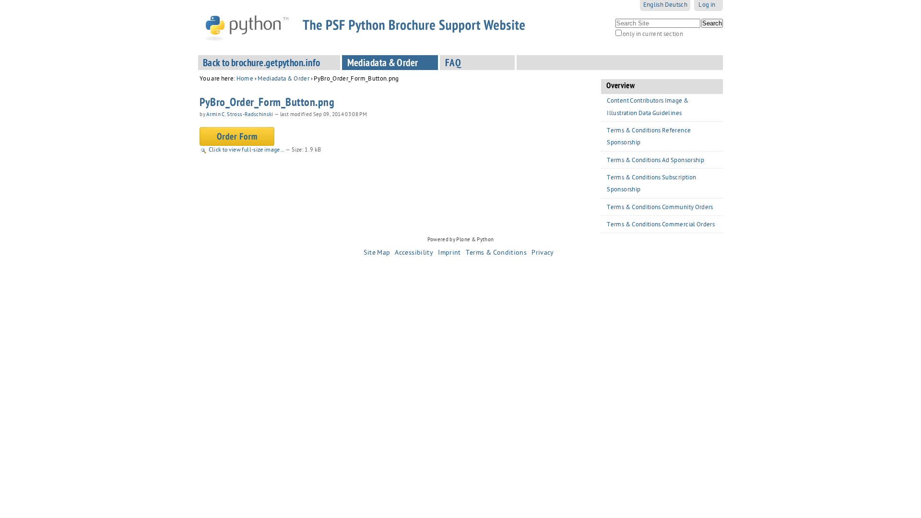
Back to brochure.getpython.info (261, 64)
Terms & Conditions (496, 253)
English (653, 5)
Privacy (542, 253)
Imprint (449, 253)
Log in (706, 5)
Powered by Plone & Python (460, 240)
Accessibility (414, 253)
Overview (620, 86)
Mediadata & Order (382, 64)
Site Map (377, 253)
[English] (372, 28)
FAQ (453, 64)
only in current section (653, 34)
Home (244, 79)
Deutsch (676, 5)
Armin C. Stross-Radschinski (239, 115)
